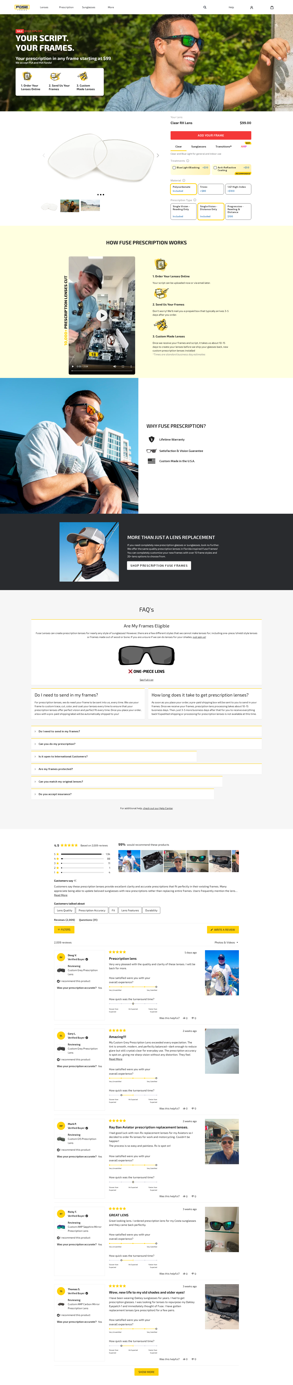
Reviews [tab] (64, 920)
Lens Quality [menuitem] (64, 910)
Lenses (44, 7)
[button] (158, 155)
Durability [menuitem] (151, 910)
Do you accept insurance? (55, 794)
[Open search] (205, 7)
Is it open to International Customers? (63, 756)
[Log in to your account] (251, 7)
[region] (178, 861)
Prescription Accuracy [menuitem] (92, 910)
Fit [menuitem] (113, 910)
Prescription (66, 7)
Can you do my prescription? (57, 743)
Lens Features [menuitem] (130, 910)
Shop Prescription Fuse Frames (159, 565)
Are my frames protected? (56, 768)
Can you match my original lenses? (61, 781)
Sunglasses (88, 7)
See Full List (146, 679)
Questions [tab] (88, 920)
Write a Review (226, 930)
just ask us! (199, 636)
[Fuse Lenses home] (22, 7)
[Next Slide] (236, 861)
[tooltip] (75, 880)
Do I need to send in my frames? (59, 731)
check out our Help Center (158, 808)
